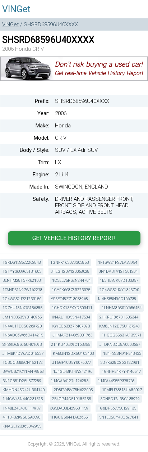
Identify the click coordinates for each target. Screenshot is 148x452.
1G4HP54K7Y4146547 (121, 371)
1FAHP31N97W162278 (22, 290)
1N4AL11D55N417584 (70, 317)
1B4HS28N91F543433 (122, 353)
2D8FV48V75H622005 (73, 390)
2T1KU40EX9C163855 (70, 344)
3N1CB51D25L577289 (22, 381)
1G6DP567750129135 (117, 408)
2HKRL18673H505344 (119, 317)
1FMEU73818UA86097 (122, 390)
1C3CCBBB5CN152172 (23, 362)
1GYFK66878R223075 (71, 290)
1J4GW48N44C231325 (23, 399)
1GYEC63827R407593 (70, 326)
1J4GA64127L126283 (69, 381)
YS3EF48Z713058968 (69, 299)
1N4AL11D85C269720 (22, 326)
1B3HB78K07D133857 (119, 280)
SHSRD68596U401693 (22, 344)
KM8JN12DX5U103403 (73, 353)
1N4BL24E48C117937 (22, 408)
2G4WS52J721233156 (22, 299)
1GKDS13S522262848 (22, 262)
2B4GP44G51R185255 (71, 399)
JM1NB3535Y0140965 (22, 317)
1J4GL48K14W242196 (72, 371)
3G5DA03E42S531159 (69, 408)
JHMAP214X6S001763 (72, 335)
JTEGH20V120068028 (70, 271)
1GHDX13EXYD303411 (72, 308)
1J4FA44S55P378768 (116, 381)
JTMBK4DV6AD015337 (23, 353)
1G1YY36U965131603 (22, 271)
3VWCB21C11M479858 (23, 371)
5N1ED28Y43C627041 (118, 417)
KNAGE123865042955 (22, 426)
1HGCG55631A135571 (122, 335)
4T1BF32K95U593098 (22, 417)
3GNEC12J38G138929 (120, 399)
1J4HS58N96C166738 (116, 299)
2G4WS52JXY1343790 (119, 290)
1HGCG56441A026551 (70, 417)
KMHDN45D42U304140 (24, 390)
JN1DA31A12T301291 (118, 271)
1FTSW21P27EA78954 (117, 262)
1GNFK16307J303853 (69, 262)
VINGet (16, 9)
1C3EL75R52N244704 (71, 280)
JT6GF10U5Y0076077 (71, 362)
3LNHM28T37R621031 (23, 280)
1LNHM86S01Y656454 (122, 308)
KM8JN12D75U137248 (119, 326)
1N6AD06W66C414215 (23, 335)
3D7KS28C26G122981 (119, 362)
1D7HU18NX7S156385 (22, 308)
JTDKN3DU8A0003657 (120, 344)
